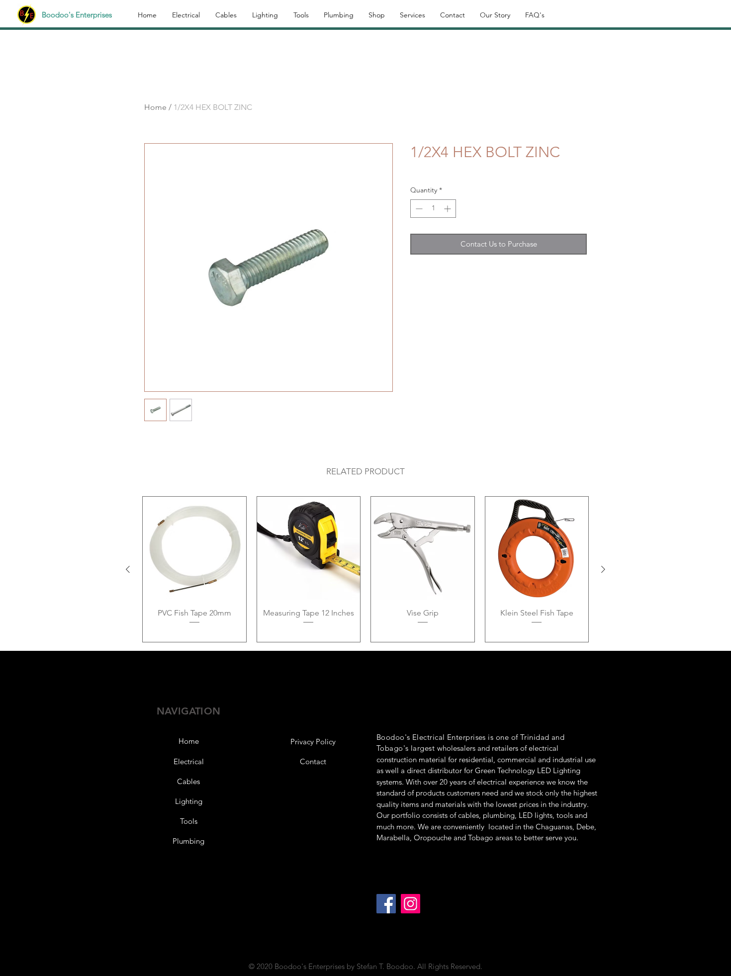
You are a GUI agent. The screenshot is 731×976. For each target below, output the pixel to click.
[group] (365, 569)
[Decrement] (418, 208)
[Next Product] (603, 569)
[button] (312, 742)
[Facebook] (386, 903)
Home (155, 107)
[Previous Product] (128, 569)
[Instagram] (410, 903)
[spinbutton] (433, 208)
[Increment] (448, 208)
